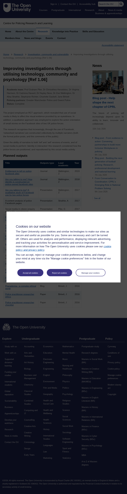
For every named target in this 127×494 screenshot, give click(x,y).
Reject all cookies (59, 273)
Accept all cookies (30, 273)
